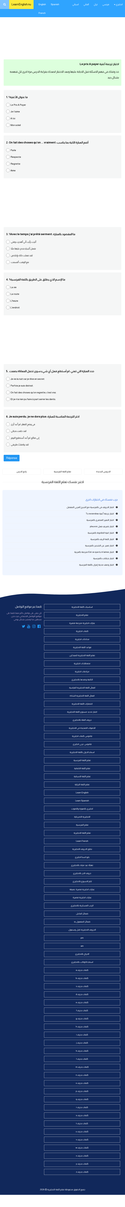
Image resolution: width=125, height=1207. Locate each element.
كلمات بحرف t (82, 1123)
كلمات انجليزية (82, 631)
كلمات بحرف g (82, 1018)
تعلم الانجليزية (82, 615)
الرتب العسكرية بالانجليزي (82, 905)
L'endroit (15, 307)
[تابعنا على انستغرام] (34, 627)
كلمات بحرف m (82, 1067)
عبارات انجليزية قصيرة (82, 897)
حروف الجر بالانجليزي (82, 873)
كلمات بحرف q (82, 1099)
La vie (13, 287)
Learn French (82, 841)
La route (15, 294)
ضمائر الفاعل (82, 913)
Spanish (55, 4)
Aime (13, 170)
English (42, 4)
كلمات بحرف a (82, 970)
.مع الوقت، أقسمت (20, 262)
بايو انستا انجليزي (82, 857)
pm (82, 938)
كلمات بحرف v (82, 1139)
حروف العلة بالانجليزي (82, 720)
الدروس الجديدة (103, 471)
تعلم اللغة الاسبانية (82, 776)
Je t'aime (15, 111)
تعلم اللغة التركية (82, 784)
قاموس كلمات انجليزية (82, 736)
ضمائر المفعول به (82, 921)
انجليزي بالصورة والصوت (82, 808)
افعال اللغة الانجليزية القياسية (82, 687)
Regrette (15, 163)
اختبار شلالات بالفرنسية (103, 558)
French (42, 13)
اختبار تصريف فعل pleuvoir (102, 526)
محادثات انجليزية (82, 639)
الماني (86, 4)
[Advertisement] (62, 33)
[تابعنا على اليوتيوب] (28, 627)
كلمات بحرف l (82, 1059)
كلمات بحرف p (82, 1091)
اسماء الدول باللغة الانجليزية (82, 752)
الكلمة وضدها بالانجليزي (82, 679)
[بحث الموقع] (4, 4)
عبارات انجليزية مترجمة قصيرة (82, 623)
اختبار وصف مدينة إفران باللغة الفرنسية (96, 565)
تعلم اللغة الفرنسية (62, 471)
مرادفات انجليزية (82, 671)
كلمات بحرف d (82, 994)
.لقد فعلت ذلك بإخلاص (22, 255)
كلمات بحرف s (82, 1115)
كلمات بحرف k (82, 1051)
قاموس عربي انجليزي (82, 744)
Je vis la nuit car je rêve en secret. (28, 379)
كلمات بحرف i (82, 1034)
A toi (13, 118)
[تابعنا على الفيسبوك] (39, 627)
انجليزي (119, 4)
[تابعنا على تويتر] (23, 627)
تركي (96, 4)
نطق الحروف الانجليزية (82, 849)
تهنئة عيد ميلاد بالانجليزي (82, 865)
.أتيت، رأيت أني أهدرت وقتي (23, 242)
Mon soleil (16, 125)
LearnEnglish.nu (21, 4)
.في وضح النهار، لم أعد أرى (23, 424)
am (82, 946)
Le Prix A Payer (18, 105)
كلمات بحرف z (82, 1172)
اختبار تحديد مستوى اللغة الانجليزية (82, 712)
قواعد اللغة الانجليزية (82, 647)
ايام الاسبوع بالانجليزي (82, 881)
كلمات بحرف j (82, 1042)
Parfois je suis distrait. (22, 385)
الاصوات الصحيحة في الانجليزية (82, 728)
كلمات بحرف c (82, 986)
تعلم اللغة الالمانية (82, 768)
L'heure (14, 301)
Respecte (16, 157)
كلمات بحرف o (82, 1083)
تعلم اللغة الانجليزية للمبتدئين (82, 655)
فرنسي (105, 4)
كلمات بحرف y (82, 1164)
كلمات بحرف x (82, 1155)
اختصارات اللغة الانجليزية (82, 704)
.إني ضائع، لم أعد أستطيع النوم (25, 438)
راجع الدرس (21, 471)
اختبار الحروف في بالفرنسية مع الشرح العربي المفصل (90, 507)
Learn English (82, 792)
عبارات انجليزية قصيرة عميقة (82, 889)
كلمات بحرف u (82, 1131)
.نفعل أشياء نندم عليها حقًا (23, 248)
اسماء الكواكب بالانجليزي (82, 962)
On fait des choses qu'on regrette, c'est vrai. (33, 392)
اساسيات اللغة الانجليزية (82, 607)
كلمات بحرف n (82, 1075)
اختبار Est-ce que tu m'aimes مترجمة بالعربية (94, 552)
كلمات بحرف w (82, 1147)
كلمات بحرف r (82, 1107)
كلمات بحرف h (82, 1026)
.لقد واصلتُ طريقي (20, 444)
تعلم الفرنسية (82, 825)
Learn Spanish (82, 800)
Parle (13, 150)
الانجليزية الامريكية (82, 817)
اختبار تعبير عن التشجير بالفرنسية (99, 545)
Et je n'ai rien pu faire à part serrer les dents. (33, 399)
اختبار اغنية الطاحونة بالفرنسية (101, 533)
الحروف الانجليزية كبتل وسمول (82, 930)
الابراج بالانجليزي (82, 954)
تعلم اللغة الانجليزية (82, 833)
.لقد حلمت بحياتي (18, 431)
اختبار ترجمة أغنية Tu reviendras (100, 513)
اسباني (75, 4)
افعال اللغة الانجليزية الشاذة (82, 695)
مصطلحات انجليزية (82, 663)
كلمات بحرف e (82, 1002)
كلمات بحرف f (82, 1010)
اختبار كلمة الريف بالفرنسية (102, 539)
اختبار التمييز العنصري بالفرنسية (100, 520)
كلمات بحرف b (82, 978)
